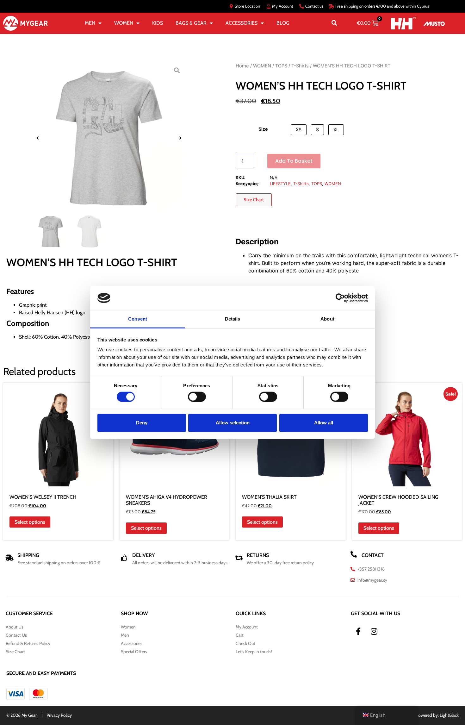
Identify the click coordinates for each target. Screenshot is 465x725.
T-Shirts (300, 66)
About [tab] (327, 319)
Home (242, 66)
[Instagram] (374, 631)
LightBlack (449, 715)
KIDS (157, 23)
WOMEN (123, 23)
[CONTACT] (353, 554)
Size (263, 129)
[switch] (197, 396)
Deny (141, 422)
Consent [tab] (137, 319)
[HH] (403, 23)
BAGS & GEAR (191, 23)
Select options (30, 522)
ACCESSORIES (241, 23)
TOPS (281, 66)
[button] (334, 23)
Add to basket (294, 161)
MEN (90, 23)
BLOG (282, 23)
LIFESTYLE (280, 183)
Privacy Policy (59, 715)
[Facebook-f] (358, 631)
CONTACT (373, 555)
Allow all (323, 422)
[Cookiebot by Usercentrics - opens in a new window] (340, 298)
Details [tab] (232, 319)
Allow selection (233, 422)
